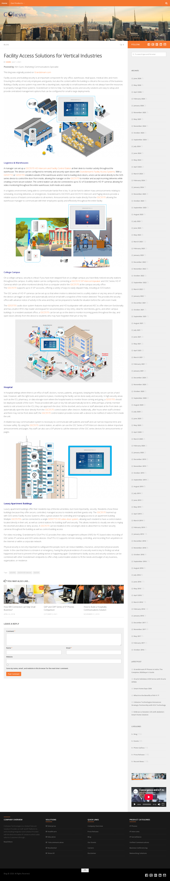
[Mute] (159, 804)
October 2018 (139, 554)
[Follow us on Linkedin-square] (160, 44)
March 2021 (138, 357)
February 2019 (139, 527)
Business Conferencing (138, 848)
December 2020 (140, 377)
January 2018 (139, 616)
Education (51, 837)
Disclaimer (92, 853)
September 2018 (140, 561)
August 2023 (138, 214)
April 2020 (137, 432)
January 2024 (139, 187)
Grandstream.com (42, 72)
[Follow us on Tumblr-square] (152, 44)
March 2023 (138, 241)
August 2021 (138, 323)
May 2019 (137, 507)
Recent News (139, 761)
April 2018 (137, 595)
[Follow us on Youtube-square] (164, 44)
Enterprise (51, 826)
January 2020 (139, 452)
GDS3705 (20, 175)
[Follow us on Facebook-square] (148, 44)
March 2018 (138, 602)
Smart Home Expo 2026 (143, 688)
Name (9, 648)
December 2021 (140, 303)
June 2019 (137, 500)
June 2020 (137, 418)
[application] (148, 797)
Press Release (139, 754)
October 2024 (139, 133)
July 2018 (137, 575)
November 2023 (140, 194)
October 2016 (139, 650)
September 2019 (140, 480)
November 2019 (140, 466)
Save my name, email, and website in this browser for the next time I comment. (37, 668)
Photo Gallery (139, 748)
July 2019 (137, 493)
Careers (91, 848)
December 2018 (140, 541)
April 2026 (137, 92)
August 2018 (138, 568)
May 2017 (137, 636)
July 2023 (137, 221)
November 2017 (140, 629)
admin (8, 62)
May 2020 (137, 425)
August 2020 (138, 405)
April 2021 (137, 350)
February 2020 (139, 446)
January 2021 (139, 371)
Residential (52, 848)
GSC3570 (74, 178)
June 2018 (137, 582)
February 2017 (139, 643)
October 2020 (139, 391)
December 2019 (140, 459)
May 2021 (137, 344)
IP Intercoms (134, 831)
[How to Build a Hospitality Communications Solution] (104, 594)
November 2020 (140, 384)
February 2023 (139, 248)
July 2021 (137, 330)
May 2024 (137, 160)
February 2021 (139, 364)
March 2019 (138, 520)
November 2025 (140, 112)
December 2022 (140, 262)
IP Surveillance (135, 837)
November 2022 (140, 269)
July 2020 (137, 412)
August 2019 (138, 486)
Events (136, 741)
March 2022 (138, 289)
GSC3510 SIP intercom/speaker (85, 281)
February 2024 (139, 180)
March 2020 (138, 439)
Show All (51, 853)
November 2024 (140, 126)
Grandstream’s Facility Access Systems (97, 171)
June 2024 (137, 153)
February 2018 (139, 609)
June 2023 (137, 228)
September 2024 (140, 140)
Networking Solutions (138, 853)
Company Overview (95, 826)
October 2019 (139, 473)
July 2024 (137, 146)
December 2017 (140, 622)
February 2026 (139, 99)
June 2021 (137, 337)
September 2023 (140, 207)
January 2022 (139, 296)
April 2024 (137, 167)
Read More (8, 842)
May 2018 (137, 588)
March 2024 (138, 174)
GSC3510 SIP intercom (24, 572)
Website (9, 657)
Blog (89, 837)
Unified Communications (139, 842)
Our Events (92, 842)
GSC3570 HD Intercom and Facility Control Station (48, 168)
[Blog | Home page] (15, 15)
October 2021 (139, 310)
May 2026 (137, 85)
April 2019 (137, 514)
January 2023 (139, 255)
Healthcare (52, 831)
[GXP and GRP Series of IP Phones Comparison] (64, 594)
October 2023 (139, 201)
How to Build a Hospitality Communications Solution (95, 608)
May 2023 (137, 235)
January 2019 (139, 534)
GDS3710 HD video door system (63, 519)
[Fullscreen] (163, 804)
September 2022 (140, 282)
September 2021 (140, 316)
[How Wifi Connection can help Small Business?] (24, 594)
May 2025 (137, 119)
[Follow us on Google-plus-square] (156, 44)
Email (69, 648)
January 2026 (139, 105)
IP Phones (133, 826)
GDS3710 (8, 175)
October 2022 (139, 276)
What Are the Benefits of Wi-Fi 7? (146, 695)
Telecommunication (55, 842)
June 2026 (137, 78)
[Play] (134, 804)
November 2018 (140, 548)
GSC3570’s (16, 519)
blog (6, 44)
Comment (10, 631)
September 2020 (140, 398)
